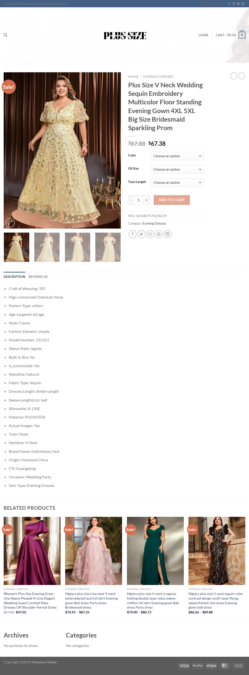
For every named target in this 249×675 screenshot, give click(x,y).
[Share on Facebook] (133, 234)
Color (132, 155)
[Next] (112, 150)
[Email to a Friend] (150, 234)
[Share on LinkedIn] (168, 234)
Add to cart (172, 200)
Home (133, 77)
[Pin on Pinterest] (159, 234)
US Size (133, 168)
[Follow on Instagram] (233, 4)
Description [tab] (14, 277)
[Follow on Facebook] (229, 4)
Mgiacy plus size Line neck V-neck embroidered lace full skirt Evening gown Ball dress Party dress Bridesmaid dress (91, 600)
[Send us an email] (242, 4)
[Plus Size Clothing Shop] (124, 34)
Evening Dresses (158, 77)
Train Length (137, 182)
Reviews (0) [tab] (38, 277)
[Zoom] (10, 223)
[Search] (5, 35)
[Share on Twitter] (141, 234)
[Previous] (12, 150)
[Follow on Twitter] (238, 4)
